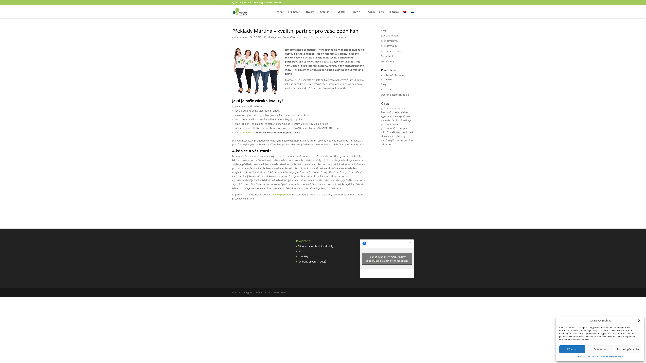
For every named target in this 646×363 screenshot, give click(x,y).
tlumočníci (246, 132)
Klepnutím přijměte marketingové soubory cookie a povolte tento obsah (387, 258)
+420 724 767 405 (243, 2)
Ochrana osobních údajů (587, 356)
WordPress (280, 292)
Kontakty (393, 12)
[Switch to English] (404, 14)
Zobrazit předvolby (628, 349)
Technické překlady (322, 37)
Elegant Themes (253, 292)
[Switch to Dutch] (412, 14)
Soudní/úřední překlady (296, 37)
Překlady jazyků (273, 37)
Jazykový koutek (389, 35)
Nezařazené (387, 61)
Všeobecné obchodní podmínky (316, 246)
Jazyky (357, 12)
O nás (280, 12)
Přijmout (572, 349)
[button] (639, 320)
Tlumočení (324, 12)
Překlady (293, 12)
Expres (342, 12)
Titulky (310, 12)
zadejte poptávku (281, 194)
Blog (381, 12)
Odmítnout (600, 349)
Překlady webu (389, 45)
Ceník (371, 12)
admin (243, 37)
